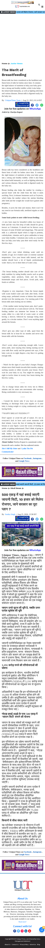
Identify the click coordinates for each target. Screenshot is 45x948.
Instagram (37, 458)
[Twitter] (18, 930)
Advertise (33, 944)
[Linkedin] (25, 930)
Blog (38, 944)
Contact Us (15, 944)
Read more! (23, 922)
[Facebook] (14, 930)
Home (4, 63)
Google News (24, 461)
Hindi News (15, 488)
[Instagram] (22, 930)
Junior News (16, 63)
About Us (23, 898)
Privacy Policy (24, 944)
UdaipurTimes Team (13, 100)
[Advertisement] (22, 38)
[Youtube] (29, 930)
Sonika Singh (10, 514)
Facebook (28, 458)
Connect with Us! (22, 926)
